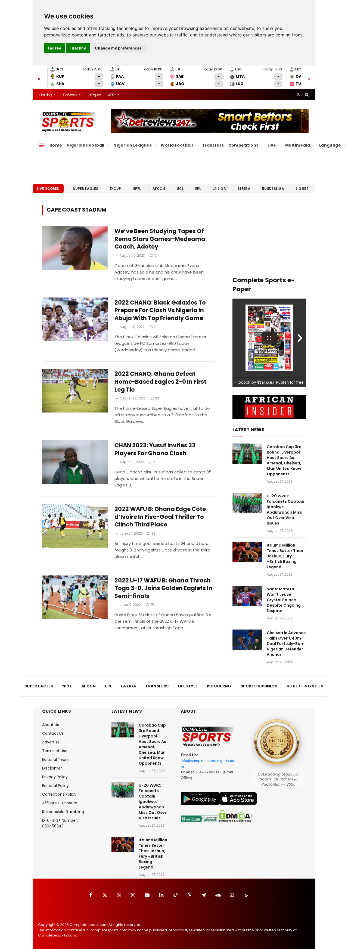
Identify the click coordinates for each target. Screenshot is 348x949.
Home (55, 145)
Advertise (51, 742)
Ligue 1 (302, 188)
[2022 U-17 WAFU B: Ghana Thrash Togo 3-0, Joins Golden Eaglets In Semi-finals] (75, 597)
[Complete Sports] (68, 122)
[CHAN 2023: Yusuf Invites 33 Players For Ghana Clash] (75, 462)
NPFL (137, 188)
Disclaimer (52, 768)
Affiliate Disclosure (59, 803)
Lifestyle (188, 686)
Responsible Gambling (63, 811)
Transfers (213, 145)
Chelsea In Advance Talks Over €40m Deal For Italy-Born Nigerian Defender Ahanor (286, 643)
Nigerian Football (85, 145)
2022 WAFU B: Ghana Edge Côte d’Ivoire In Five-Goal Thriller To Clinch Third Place (160, 516)
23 (153, 533)
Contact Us (53, 733)
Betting (45, 95)
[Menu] (42, 145)
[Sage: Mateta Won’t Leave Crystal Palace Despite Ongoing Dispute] (247, 596)
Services (70, 95)
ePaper (94, 95)
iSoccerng (219, 686)
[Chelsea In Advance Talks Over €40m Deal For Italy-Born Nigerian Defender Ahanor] (247, 639)
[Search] (306, 94)
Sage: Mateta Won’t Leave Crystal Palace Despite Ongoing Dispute (284, 599)
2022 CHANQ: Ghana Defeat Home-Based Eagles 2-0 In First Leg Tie (160, 381)
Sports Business (259, 686)
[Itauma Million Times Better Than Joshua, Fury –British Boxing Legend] (247, 552)
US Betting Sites (305, 686)
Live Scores (48, 188)
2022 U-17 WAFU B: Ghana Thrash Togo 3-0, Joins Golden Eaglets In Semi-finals (163, 588)
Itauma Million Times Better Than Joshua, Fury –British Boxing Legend (285, 556)
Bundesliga (273, 188)
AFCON (159, 188)
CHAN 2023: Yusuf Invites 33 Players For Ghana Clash (154, 449)
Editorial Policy (55, 785)
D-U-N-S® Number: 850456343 (60, 823)
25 (152, 604)
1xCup (115, 188)
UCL (180, 188)
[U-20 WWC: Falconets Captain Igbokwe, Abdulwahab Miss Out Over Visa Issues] (247, 503)
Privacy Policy (55, 777)
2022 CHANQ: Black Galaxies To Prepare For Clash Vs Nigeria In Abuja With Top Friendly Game (160, 310)
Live (272, 145)
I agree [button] (54, 48)
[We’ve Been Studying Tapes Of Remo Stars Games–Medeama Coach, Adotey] (75, 248)
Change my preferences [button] (118, 48)
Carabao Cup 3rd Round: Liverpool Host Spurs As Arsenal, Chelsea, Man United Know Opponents (284, 460)
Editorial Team (55, 759)
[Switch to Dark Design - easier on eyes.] (299, 95)
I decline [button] (78, 48)
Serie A (244, 188)
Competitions (243, 145)
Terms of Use (54, 750)
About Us (50, 724)
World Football (177, 145)
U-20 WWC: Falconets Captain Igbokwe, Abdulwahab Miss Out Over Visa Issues (285, 509)
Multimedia (297, 145)
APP (111, 95)
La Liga (219, 188)
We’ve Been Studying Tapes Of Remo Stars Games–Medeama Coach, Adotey (159, 238)
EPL (198, 188)
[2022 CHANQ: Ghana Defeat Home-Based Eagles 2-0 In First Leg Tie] (75, 391)
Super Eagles (85, 188)
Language (330, 145)
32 (157, 398)
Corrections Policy (59, 794)
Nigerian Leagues (132, 145)
